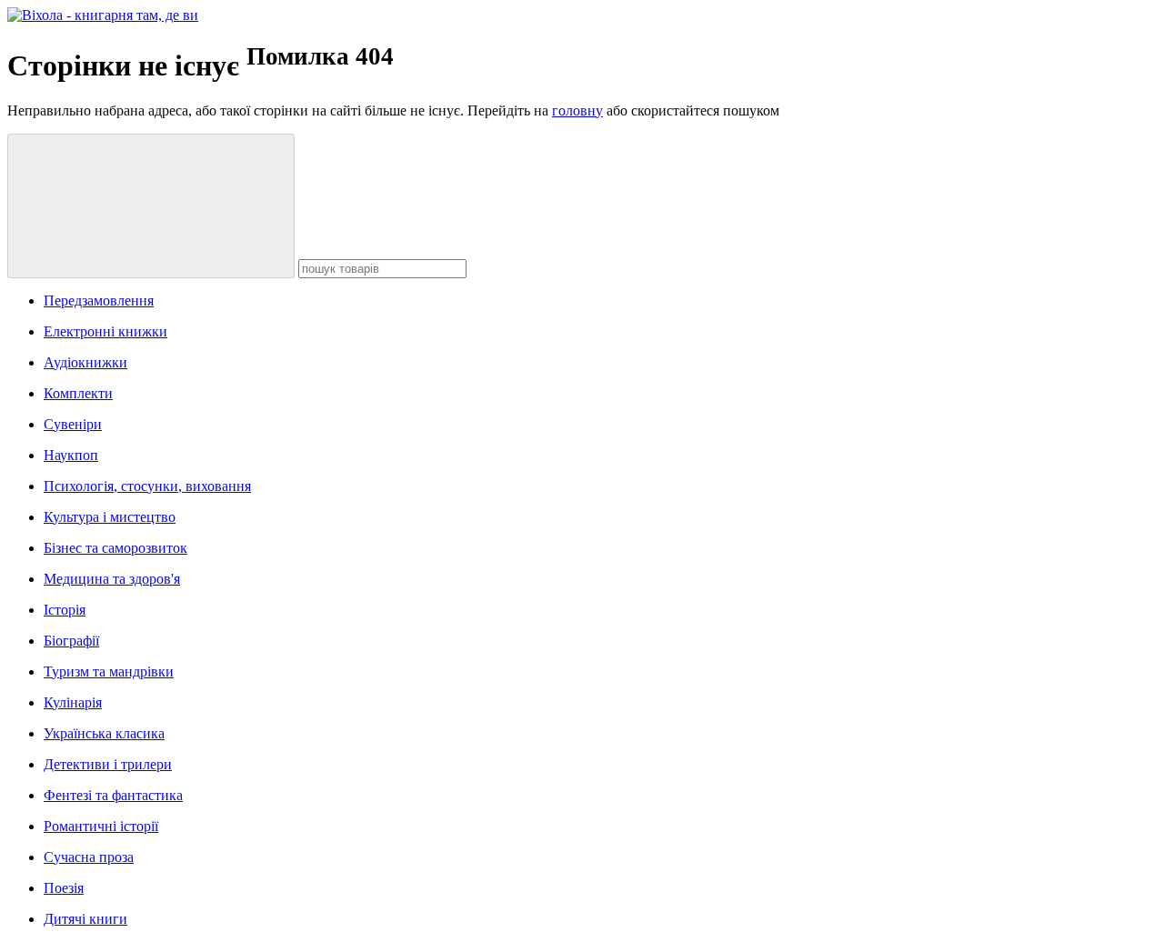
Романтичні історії (101, 826)
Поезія (64, 888)
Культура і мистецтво (110, 517)
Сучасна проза (89, 857)
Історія (64, 609)
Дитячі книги (85, 919)
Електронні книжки (105, 331)
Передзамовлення (99, 300)
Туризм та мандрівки (109, 671)
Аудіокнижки (85, 362)
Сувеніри (73, 424)
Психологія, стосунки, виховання (147, 486)
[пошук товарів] (151, 206)
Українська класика (104, 733)
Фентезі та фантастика (113, 795)
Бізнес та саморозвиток (115, 548)
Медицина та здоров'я (112, 578)
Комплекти (78, 393)
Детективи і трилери (108, 764)
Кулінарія (73, 702)
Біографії (71, 640)
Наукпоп (71, 455)
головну (577, 110)
